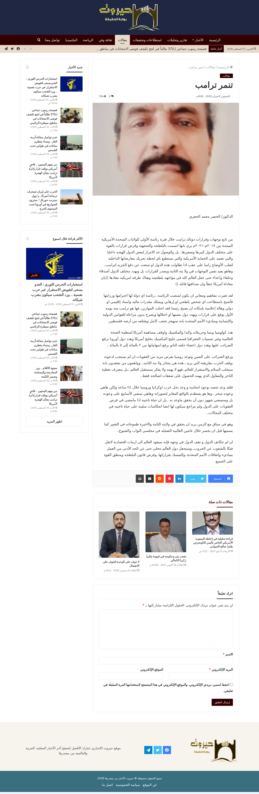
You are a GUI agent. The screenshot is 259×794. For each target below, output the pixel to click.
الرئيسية (214, 40)
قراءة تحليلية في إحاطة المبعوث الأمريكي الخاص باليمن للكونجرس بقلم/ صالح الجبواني (213, 542)
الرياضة (88, 40)
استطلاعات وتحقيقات (147, 40)
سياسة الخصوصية (128, 785)
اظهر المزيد (54, 421)
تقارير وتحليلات (177, 40)
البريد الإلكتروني (221, 669)
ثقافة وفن (105, 40)
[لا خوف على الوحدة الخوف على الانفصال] (119, 534)
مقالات (122, 40)
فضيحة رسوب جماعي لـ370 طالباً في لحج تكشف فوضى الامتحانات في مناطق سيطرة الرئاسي (140, 49)
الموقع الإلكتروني (151, 669)
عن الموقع (150, 785)
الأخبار (199, 40)
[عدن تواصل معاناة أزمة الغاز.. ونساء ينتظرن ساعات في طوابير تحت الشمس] (71, 142)
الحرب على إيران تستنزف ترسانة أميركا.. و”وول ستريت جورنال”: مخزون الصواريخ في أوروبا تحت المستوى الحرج (42, 200)
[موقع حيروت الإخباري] (129, 17)
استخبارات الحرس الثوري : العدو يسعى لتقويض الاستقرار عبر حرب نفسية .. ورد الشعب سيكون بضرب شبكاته (41, 87)
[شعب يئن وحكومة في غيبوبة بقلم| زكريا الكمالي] (165, 531)
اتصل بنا (107, 785)
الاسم (228, 654)
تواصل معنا (52, 40)
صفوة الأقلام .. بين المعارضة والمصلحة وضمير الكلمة (45, 372)
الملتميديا (71, 40)
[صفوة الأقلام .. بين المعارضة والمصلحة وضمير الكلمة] (71, 373)
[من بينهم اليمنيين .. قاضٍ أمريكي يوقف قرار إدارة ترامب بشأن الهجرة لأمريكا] (71, 169)
